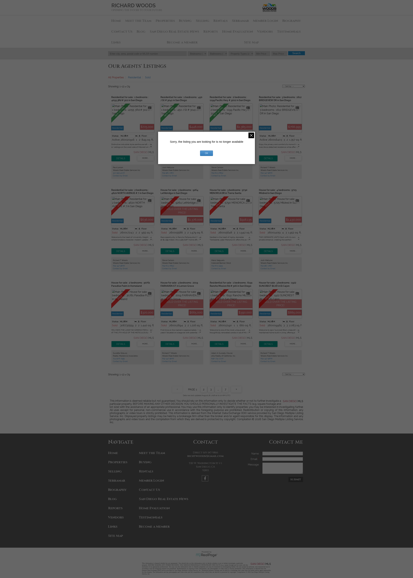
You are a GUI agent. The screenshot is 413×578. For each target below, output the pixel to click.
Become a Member (182, 42)
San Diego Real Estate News (174, 31)
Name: (255, 453)
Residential (134, 77)
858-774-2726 (217, 358)
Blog (141, 31)
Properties (165, 21)
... (218, 389)
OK (206, 153)
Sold (148, 77)
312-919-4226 (119, 173)
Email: (254, 459)
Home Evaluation (237, 31)
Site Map (251, 42)
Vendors (265, 31)
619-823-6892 (217, 173)
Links (116, 42)
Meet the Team (138, 21)
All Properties (116, 77)
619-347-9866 (266, 173)
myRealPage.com (206, 555)
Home (116, 21)
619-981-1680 (168, 173)
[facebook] (205, 478)
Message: (253, 464)
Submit (295, 479)
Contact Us (121, 31)
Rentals (220, 21)
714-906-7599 (119, 358)
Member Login (265, 21)
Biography (291, 21)
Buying (185, 21)
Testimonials (289, 31)
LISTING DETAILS (120, 158)
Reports (210, 31)
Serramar (240, 21)
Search (296, 53)
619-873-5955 (217, 266)
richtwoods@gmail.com (205, 456)
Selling (202, 21)
